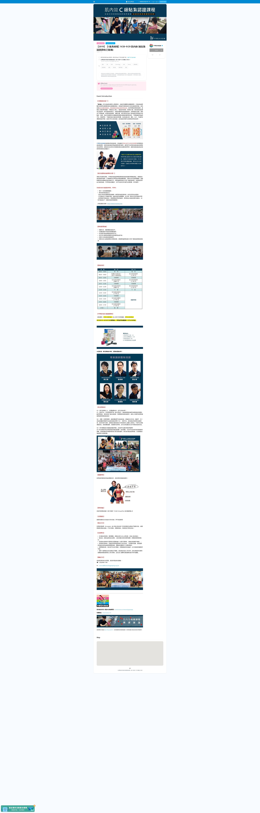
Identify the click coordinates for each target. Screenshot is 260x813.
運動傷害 (135, 64)
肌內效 (114, 67)
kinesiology (117, 64)
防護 (112, 64)
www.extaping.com (107, 612)
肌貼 (126, 67)
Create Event (163, 1)
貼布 (124, 64)
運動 (103, 64)
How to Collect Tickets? (107, 88)
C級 (107, 64)
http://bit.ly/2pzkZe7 (108, 629)
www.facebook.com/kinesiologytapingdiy (124, 609)
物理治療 (120, 67)
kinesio (129, 64)
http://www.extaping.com (114, 203)
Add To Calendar (131, 57)
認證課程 (104, 67)
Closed (156, 50)
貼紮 (109, 67)
